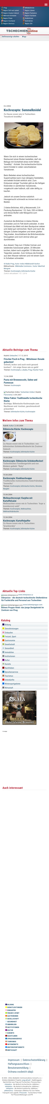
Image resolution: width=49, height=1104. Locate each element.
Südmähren (29, 21)
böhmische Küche (28, 271)
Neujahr (6, 489)
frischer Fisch (38, 370)
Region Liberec (30, 10)
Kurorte (7, 664)
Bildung (7, 624)
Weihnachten (26, 509)
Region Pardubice (31, 13)
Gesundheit (9, 648)
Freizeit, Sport (10, 636)
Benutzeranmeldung (18, 1067)
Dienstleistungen (11, 628)
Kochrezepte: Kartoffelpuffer (16, 520)
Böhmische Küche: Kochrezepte (18, 429)
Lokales (24, 370)
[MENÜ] (46, 3)
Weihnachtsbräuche (11, 511)
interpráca (8, 1086)
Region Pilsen (7, 18)
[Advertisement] (24, 74)
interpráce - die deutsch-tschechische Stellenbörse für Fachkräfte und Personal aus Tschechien (24, 599)
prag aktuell (26, 1080)
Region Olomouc (8, 23)
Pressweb (23, 1093)
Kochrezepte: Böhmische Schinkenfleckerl (23, 460)
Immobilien (9, 652)
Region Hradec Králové (11, 13)
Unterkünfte (9, 680)
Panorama (8, 395)
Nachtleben (9, 668)
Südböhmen (29, 18)
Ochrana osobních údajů (20, 1071)
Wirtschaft (8, 688)
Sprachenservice (11, 672)
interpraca (9, 1088)
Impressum (14, 1059)
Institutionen (9, 656)
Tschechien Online (27, 392)
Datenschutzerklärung (34, 1059)
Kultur (11, 426)
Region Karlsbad (30, 16)
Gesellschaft (9, 644)
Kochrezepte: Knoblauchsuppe (17, 478)
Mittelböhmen (29, 8)
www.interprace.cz (25, 595)
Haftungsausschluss (18, 1063)
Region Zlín (28, 23)
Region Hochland (9, 21)
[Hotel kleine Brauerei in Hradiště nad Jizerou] (19, 724)
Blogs (24, 37)
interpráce (8, 1084)
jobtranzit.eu (8, 1091)
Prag (5, 8)
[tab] (24, 624)
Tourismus (8, 676)
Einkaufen (13, 356)
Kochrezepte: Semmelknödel (22, 110)
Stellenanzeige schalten (10, 37)
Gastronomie (9, 640)
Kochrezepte (16, 271)
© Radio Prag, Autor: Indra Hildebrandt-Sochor (22, 264)
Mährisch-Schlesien (9, 16)
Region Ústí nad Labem (11, 10)
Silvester (38, 486)
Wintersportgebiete (12, 684)
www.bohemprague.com (32, 605)
